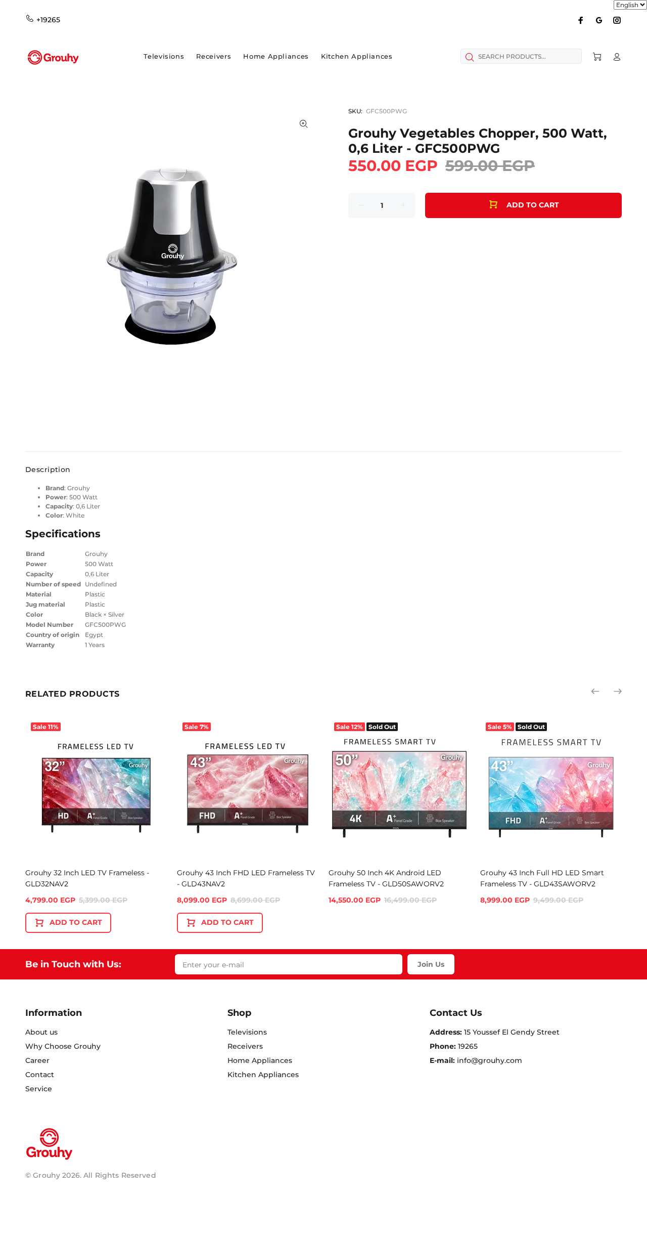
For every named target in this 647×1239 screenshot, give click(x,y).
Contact (39, 1074)
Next (617, 691)
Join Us (431, 964)
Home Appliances (259, 1060)
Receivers (245, 1046)
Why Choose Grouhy (63, 1046)
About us (41, 1032)
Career (37, 1060)
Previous (596, 691)
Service (38, 1088)
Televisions (247, 1032)
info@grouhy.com (489, 1060)
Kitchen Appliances (263, 1074)
